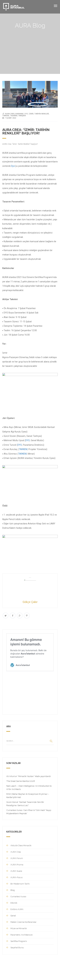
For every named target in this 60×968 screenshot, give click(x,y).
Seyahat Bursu (17, 947)
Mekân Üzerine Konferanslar (23, 922)
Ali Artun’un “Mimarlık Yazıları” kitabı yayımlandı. (28, 776)
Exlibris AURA (16, 909)
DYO (26, 114)
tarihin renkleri (41, 114)
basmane (19, 114)
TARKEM (23, 449)
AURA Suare (16, 871)
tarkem (5, 116)
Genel (13, 915)
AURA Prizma (16, 864)
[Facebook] (13, 615)
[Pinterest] (27, 615)
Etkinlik (13, 903)
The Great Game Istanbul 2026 (20, 781)
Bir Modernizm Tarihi (20, 884)
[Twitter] (5, 615)
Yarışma (22, 116)
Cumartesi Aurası (18, 896)
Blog (12, 890)
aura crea (9, 114)
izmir (31, 114)
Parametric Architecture (21, 935)
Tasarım (13, 116)
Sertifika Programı (18, 941)
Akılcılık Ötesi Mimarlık (20, 845)
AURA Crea (15, 852)
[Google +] (20, 615)
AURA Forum (16, 858)
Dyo (13, 166)
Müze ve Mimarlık (18, 928)
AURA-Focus (16, 877)
